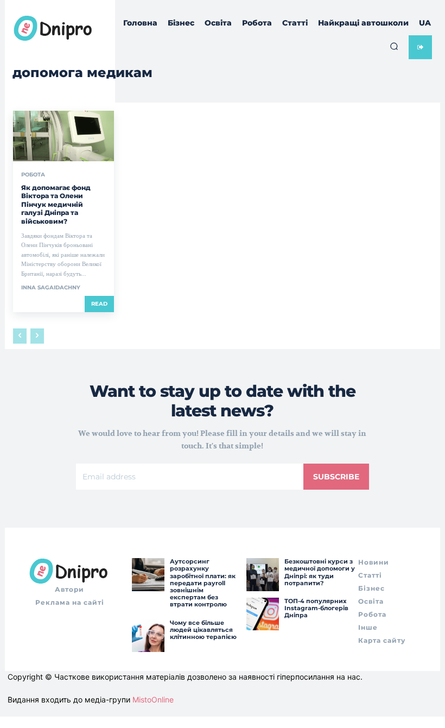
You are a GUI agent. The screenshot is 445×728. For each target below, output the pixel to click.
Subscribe (336, 477)
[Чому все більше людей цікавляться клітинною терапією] (148, 635)
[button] (394, 46)
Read (99, 303)
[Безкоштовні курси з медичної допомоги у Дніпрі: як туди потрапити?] (262, 574)
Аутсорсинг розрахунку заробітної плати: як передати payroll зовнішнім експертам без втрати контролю (203, 583)
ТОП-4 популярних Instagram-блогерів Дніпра (316, 608)
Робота (33, 175)
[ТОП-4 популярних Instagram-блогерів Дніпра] (262, 614)
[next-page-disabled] (37, 336)
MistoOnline (153, 699)
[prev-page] (20, 336)
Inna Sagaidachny (50, 287)
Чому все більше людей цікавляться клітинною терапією (203, 630)
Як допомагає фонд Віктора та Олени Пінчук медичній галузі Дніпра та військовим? (56, 204)
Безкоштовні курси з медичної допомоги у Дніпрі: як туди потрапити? (319, 572)
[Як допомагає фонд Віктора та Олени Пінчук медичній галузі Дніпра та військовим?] (63, 136)
